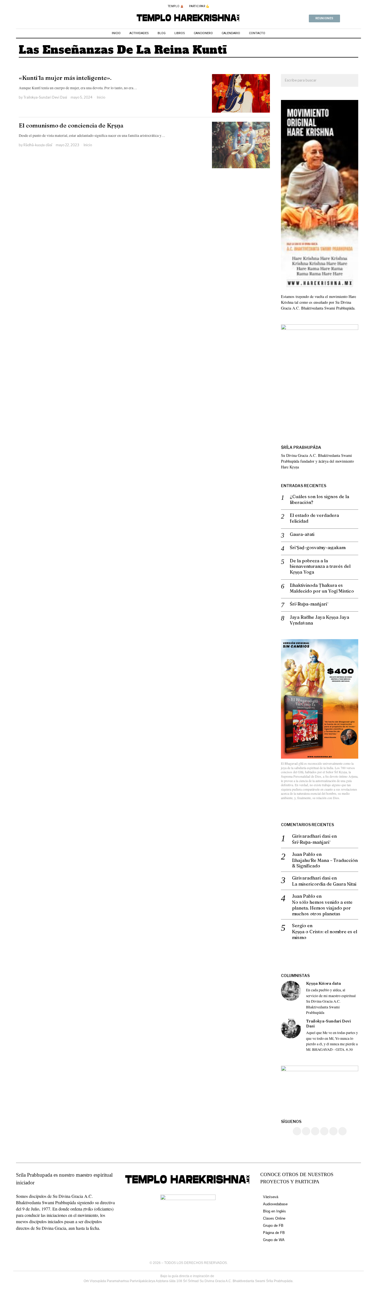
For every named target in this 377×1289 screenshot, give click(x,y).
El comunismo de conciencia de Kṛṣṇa (71, 125)
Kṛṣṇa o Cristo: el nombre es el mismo (324, 934)
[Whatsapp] (351, 18)
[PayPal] (333, 1131)
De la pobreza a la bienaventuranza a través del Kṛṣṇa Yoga (320, 566)
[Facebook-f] (344, 18)
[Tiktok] (315, 1131)
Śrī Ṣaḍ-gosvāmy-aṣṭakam (318, 547)
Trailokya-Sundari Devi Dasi (45, 97)
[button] (351, 80)
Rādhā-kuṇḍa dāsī (37, 145)
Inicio (101, 97)
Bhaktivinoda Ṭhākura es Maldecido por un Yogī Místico (322, 588)
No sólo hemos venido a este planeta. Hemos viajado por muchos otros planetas (322, 907)
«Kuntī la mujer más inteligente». (65, 77)
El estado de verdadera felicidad (314, 518)
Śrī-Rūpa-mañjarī (308, 604)
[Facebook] (297, 1131)
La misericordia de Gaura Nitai (324, 884)
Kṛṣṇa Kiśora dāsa (323, 983)
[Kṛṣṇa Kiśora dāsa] (291, 991)
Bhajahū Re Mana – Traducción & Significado (325, 863)
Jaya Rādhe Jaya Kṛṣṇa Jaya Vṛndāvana (319, 620)
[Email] (342, 1131)
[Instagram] (306, 1131)
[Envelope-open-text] (359, 18)
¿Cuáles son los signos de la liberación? (319, 499)
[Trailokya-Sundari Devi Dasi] (291, 1028)
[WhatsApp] (324, 1131)
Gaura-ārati (302, 534)
